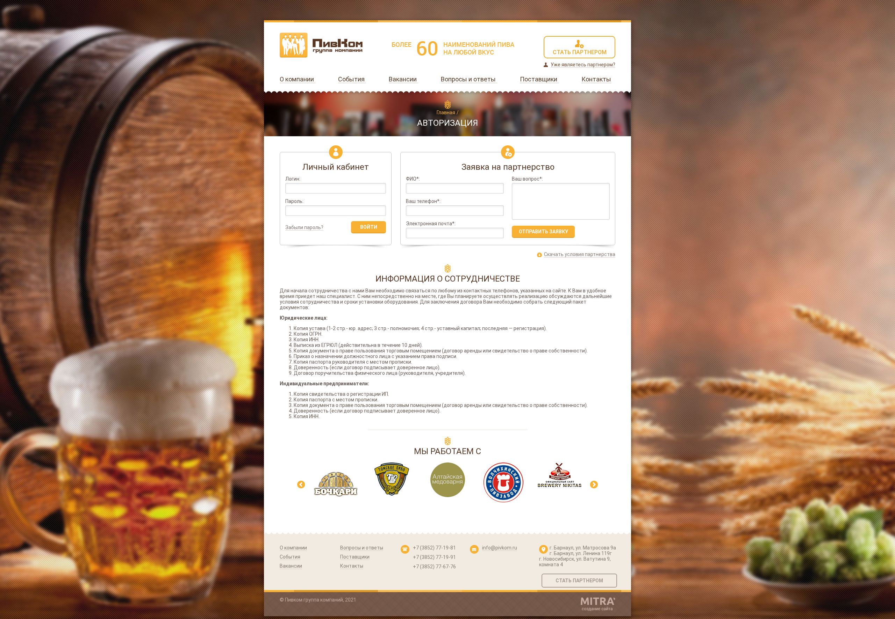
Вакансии (403, 79)
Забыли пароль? (304, 227)
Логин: (292, 179)
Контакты (596, 79)
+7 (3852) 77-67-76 (434, 566)
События (352, 79)
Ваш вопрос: (527, 179)
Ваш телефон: (423, 201)
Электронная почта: (431, 223)
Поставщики (539, 79)
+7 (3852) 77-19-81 (434, 548)
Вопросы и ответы (469, 79)
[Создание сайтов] (598, 604)
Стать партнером (579, 580)
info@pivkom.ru (499, 548)
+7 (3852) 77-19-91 (434, 557)
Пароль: (294, 201)
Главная (446, 112)
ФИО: (413, 179)
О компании (297, 79)
